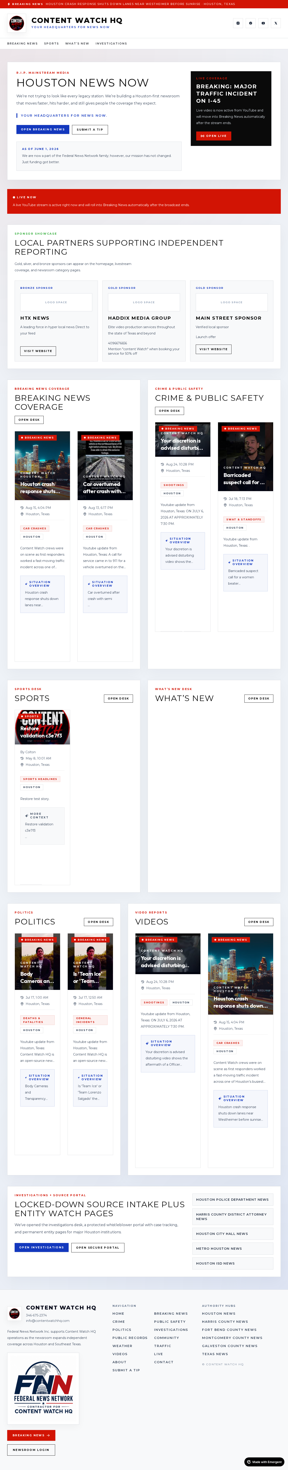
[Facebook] (251, 23)
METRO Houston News (219, 1249)
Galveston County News (230, 1346)
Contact (164, 1362)
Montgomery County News (232, 1338)
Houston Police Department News (232, 1200)
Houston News (219, 1314)
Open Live (216, 136)
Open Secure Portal (98, 1247)
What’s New (77, 43)
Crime (118, 1322)
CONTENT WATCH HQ (77, 20)
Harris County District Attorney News (231, 1216)
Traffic (162, 1346)
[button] (42, 546)
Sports (51, 43)
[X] (276, 23)
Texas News (215, 1354)
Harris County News (225, 1322)
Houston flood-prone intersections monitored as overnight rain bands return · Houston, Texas (145, 4)
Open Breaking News (43, 129)
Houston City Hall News (222, 1234)
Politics (121, 1330)
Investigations (111, 43)
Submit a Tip (90, 129)
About (119, 1362)
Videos (120, 1354)
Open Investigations (41, 1247)
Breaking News (22, 43)
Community (166, 1338)
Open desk (29, 419)
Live (158, 1354)
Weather (122, 1346)
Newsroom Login (31, 1450)
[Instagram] (238, 23)
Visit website (38, 351)
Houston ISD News (215, 1263)
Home (118, 1314)
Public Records (130, 1338)
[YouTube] (263, 23)
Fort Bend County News (229, 1330)
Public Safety (169, 1322)
